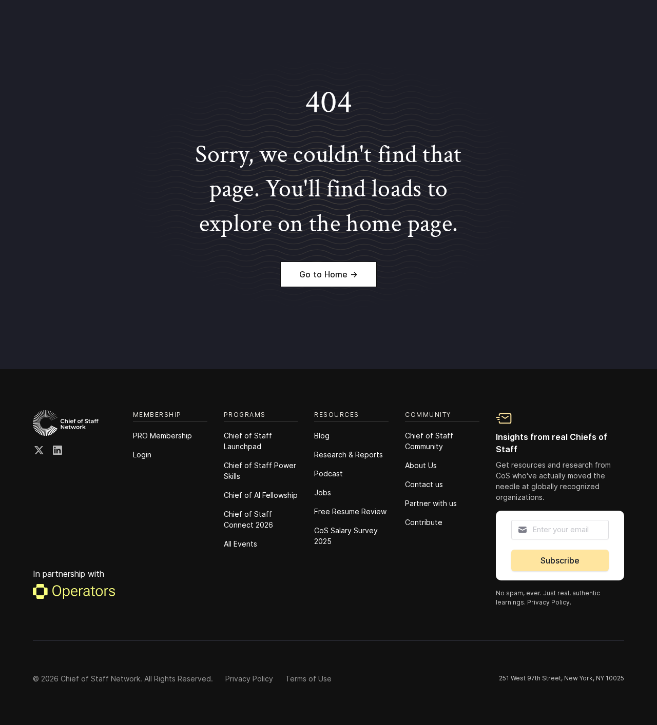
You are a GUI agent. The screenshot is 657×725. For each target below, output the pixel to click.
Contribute (423, 522)
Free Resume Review (350, 511)
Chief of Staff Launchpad (248, 441)
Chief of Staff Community (429, 441)
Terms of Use (308, 678)
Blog (322, 435)
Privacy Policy (249, 678)
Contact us (424, 484)
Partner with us (431, 503)
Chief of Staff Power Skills (260, 470)
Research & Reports (348, 454)
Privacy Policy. (549, 602)
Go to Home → (328, 274)
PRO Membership (162, 435)
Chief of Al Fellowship (261, 495)
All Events (240, 543)
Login (142, 454)
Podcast (328, 473)
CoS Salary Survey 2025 (346, 536)
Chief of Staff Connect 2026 (248, 519)
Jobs (322, 492)
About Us (421, 465)
